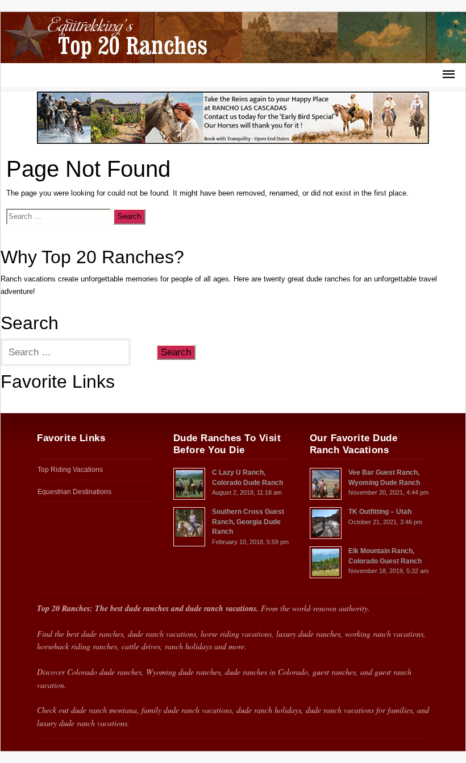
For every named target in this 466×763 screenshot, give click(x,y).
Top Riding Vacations (33, 403)
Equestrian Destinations (74, 492)
